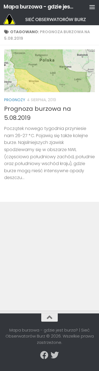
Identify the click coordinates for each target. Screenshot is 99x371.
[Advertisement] (45, 244)
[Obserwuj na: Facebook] (44, 355)
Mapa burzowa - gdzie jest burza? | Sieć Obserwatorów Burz (39, 6)
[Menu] (92, 7)
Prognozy (14, 100)
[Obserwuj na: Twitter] (55, 355)
